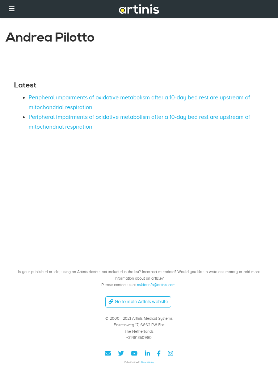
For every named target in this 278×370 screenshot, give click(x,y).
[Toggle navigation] (11, 9)
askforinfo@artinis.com (156, 285)
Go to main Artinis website (141, 301)
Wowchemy (147, 362)
